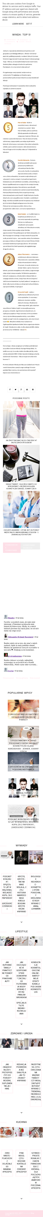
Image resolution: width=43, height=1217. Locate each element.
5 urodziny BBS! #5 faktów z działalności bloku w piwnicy (23, 717)
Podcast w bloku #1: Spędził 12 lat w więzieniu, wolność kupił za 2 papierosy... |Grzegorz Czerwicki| (23, 823)
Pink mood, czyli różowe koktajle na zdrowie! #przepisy (21, 1162)
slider (21, 42)
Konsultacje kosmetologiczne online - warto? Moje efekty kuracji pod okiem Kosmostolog (36, 977)
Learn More (18, 24)
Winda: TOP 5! (23, 793)
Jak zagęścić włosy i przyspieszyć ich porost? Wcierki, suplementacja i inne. (7, 1076)
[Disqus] (21, 581)
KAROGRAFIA (16, 1215)
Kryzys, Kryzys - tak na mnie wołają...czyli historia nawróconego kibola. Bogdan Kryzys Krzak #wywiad (21, 894)
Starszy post (35, 678)
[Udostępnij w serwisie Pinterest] (33, 389)
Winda (28, 42)
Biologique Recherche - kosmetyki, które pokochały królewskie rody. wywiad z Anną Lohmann (36, 892)
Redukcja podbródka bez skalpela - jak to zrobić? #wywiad (21, 1072)
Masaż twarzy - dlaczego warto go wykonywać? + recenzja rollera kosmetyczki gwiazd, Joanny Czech (21, 486)
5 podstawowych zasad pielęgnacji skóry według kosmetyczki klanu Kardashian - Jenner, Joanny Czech (23, 745)
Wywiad (7, 44)
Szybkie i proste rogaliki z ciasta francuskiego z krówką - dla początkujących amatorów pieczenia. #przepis (36, 1170)
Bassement (27, 1213)
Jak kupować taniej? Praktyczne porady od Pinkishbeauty (7, 971)
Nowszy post (8, 678)
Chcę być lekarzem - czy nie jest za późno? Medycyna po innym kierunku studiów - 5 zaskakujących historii (21, 532)
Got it (29, 24)
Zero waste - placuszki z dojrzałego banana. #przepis (7, 1162)
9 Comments (9, 42)
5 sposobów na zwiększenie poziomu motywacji (23, 768)
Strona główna (22, 678)
